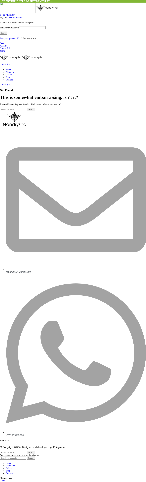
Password (9, 27)
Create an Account (14, 17)
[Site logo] (18, 12)
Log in (3, 33)
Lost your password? (9, 38)
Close (2, 480)
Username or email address (17, 22)
